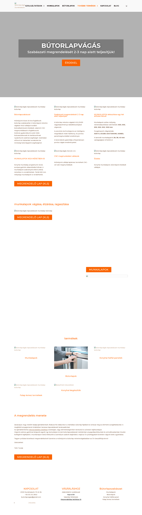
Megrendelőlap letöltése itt (71, 499)
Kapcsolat (105, 6)
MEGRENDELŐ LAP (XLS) (33, 183)
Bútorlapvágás (71, 45)
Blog (116, 6)
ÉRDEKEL (71, 62)
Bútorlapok (68, 6)
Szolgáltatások (33, 6)
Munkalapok (53, 6)
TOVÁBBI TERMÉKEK (86, 6)
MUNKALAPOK (98, 269)
